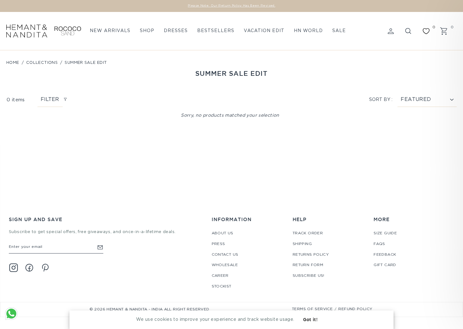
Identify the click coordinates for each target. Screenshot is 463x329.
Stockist (222, 286)
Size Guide (385, 233)
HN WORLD (308, 31)
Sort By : (380, 100)
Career (220, 275)
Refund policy (355, 309)
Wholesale (225, 265)
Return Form (308, 265)
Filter (50, 99)
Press (218, 244)
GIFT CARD (385, 265)
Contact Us (225, 254)
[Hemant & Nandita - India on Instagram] (13, 267)
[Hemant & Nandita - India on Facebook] (29, 267)
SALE (339, 31)
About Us (222, 233)
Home (12, 62)
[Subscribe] (100, 247)
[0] (426, 31)
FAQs (379, 244)
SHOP (147, 31)
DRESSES (176, 31)
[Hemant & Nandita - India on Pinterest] (45, 267)
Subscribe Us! (308, 275)
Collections (42, 62)
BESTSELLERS (215, 31)
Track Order (308, 233)
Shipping (302, 244)
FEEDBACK (385, 254)
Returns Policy (311, 254)
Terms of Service (312, 309)
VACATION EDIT (264, 31)
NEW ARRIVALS (110, 31)
